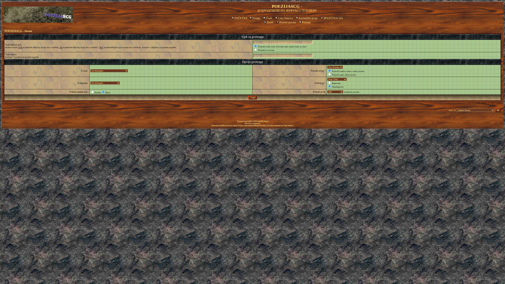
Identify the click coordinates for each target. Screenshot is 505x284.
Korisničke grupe (308, 18)
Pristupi (306, 22)
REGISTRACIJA (333, 18)
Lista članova (285, 18)
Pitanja (256, 18)
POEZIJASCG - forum (18, 31)
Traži (269, 18)
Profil (270, 22)
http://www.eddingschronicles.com (257, 125)
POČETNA (241, 18)
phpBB (249, 121)
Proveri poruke (287, 22)
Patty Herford (288, 125)
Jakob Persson (238, 125)
